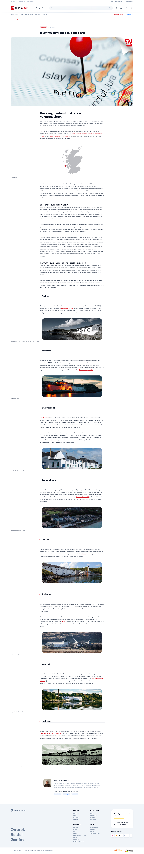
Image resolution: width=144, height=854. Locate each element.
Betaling (92, 831)
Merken (75, 833)
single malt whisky (67, 308)
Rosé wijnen (14, 14)
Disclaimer (76, 839)
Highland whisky (77, 134)
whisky (83, 554)
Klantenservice (94, 827)
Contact (75, 829)
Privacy (75, 837)
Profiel (92, 813)
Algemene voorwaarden (79, 835)
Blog (74, 831)
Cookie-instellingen (78, 841)
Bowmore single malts (86, 370)
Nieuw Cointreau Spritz (42, 14)
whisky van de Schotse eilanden (60, 136)
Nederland (76, 813)
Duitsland (75, 817)
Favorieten (93, 819)
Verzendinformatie (95, 833)
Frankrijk (75, 819)
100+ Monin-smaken (26, 14)
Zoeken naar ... (55, 8)
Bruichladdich (44, 418)
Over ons (75, 827)
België (74, 815)
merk (63, 621)
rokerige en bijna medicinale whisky (51, 733)
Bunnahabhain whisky (83, 497)
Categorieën (40, 8)
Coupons (92, 817)
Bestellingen (93, 815)
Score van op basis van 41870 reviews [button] (22, 1)
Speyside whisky (87, 134)
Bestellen (92, 829)
